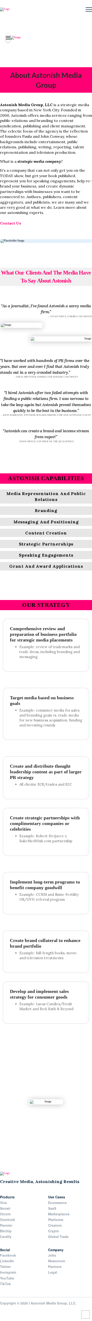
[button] (89, 9)
